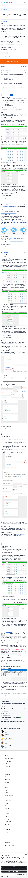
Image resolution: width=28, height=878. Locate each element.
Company (7, 829)
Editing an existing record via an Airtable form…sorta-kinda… (13, 703)
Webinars (7, 808)
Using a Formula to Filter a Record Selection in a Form (12, 721)
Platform (7, 756)
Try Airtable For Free (9, 845)
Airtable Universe (9, 827)
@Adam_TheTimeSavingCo (10, 206)
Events (6, 798)
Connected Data (9, 771)
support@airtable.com (20, 534)
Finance (7, 790)
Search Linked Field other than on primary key (10, 717)
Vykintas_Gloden (8, 745)
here (10, 682)
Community (8, 821)
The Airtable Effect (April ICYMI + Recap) (9, 713)
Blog (6, 837)
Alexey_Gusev (6, 252)
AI (5, 769)
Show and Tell (4, 706)
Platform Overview (9, 758)
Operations (7, 782)
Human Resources (9, 785)
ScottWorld (5, 204)
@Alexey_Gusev (9, 632)
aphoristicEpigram (8, 730)
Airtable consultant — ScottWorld (16, 241)
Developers (7, 819)
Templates (7, 824)
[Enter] (2, 6)
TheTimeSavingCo (6, 70)
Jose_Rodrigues (6, 21)
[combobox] (14, 6)
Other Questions (4, 719)
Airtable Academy (9, 795)
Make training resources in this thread (8, 220)
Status (6, 840)
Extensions (7, 764)
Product (7, 777)
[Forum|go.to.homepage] (8, 2)
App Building (8, 766)
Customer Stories (9, 806)
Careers (7, 834)
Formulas (3, 723)
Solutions (7, 774)
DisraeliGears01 (8, 742)
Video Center (8, 800)
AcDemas (7, 734)
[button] (1, 2)
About (6, 832)
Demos (6, 803)
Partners (7, 813)
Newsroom (7, 842)
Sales (6, 787)
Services (7, 816)
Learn (6, 792)
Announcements (4, 711)
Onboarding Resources (5, 715)
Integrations (8, 761)
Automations (4, 9)
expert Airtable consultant (15, 238)
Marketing (7, 779)
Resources (7, 811)
